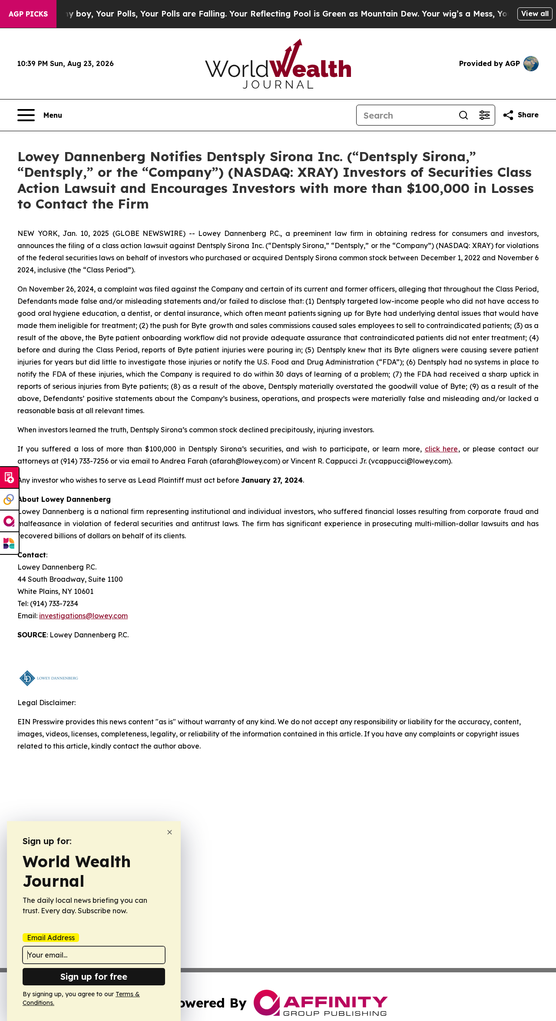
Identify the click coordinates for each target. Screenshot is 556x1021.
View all (535, 13)
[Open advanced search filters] (484, 115)
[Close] (169, 832)
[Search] (463, 115)
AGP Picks (28, 14)
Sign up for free (93, 976)
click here (441, 448)
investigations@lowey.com (83, 615)
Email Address (51, 937)
